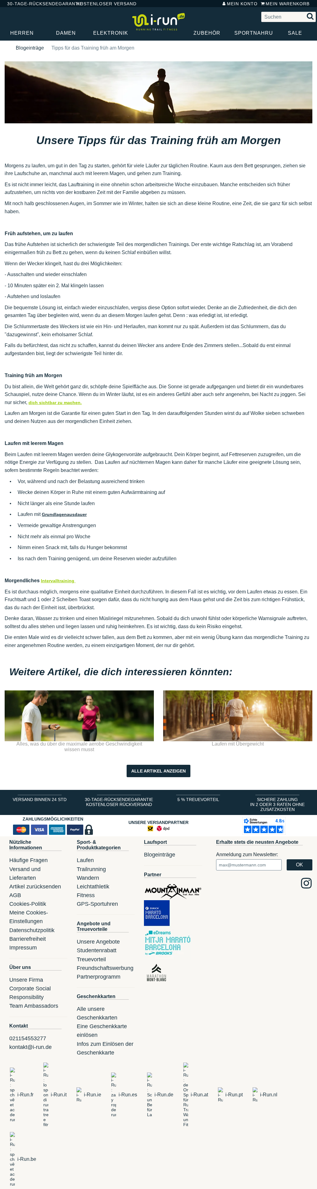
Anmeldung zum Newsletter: (247, 854)
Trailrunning (91, 869)
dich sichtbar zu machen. (55, 402)
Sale (295, 33)
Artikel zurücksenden (35, 886)
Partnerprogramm (98, 977)
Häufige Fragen (28, 860)
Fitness (86, 895)
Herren (22, 33)
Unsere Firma (26, 980)
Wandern (88, 878)
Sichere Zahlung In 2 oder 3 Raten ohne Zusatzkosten (277, 804)
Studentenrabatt (96, 950)
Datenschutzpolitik (31, 930)
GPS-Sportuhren (97, 904)
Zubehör (206, 33)
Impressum (23, 948)
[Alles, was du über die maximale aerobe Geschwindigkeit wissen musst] (79, 715)
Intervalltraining (58, 580)
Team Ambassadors (33, 1006)
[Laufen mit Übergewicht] (237, 715)
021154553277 (27, 1038)
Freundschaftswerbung (105, 968)
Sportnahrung (253, 33)
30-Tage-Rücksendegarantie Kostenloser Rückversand (119, 802)
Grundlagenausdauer (64, 514)
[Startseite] (6, 48)
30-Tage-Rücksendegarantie (37, 3)
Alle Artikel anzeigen (158, 770)
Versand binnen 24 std (40, 799)
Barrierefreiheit (27, 939)
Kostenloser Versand (102, 3)
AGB (15, 895)
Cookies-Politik (27, 904)
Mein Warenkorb (288, 3)
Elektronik (110, 33)
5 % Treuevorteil (198, 799)
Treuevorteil (91, 959)
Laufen (85, 860)
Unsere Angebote (98, 942)
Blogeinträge (30, 48)
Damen (66, 33)
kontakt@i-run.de (30, 1047)
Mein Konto (242, 3)
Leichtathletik (93, 886)
